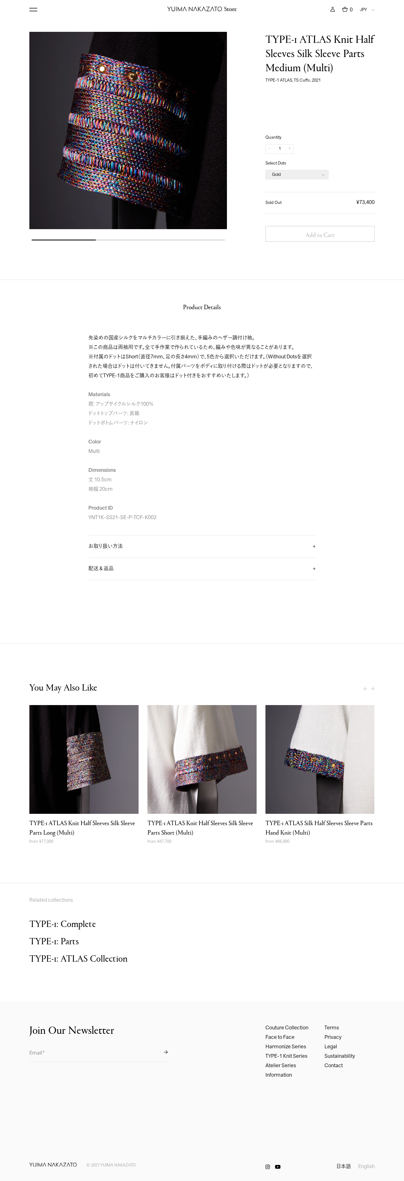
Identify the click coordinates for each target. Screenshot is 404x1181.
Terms (331, 1028)
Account (332, 9)
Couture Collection (286, 1028)
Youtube (278, 1166)
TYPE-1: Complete (62, 923)
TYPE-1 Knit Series (286, 1056)
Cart (347, 9)
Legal (330, 1047)
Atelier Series (280, 1065)
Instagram (267, 1166)
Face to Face (279, 1037)
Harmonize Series (285, 1047)
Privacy (333, 1037)
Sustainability (339, 1056)
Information (278, 1075)
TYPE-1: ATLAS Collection (78, 958)
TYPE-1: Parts (54, 940)
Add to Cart (320, 234)
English (366, 1166)
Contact (333, 1065)
